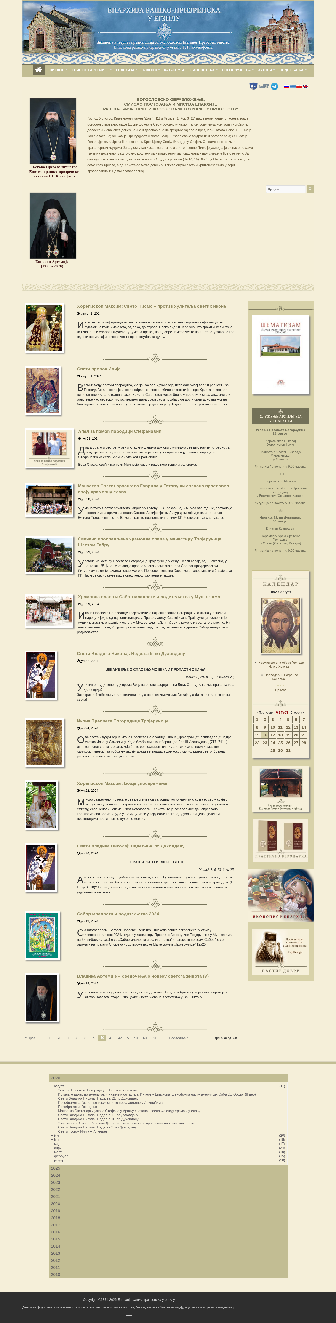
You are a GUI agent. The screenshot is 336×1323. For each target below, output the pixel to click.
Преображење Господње (77, 1107)
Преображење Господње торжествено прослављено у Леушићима (110, 1102)
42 (120, 1038)
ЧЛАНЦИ (149, 70)
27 (296, 742)
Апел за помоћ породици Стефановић (120, 431)
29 (272, 750)
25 (280, 742)
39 (93, 1038)
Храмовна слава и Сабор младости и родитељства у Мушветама (149, 596)
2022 (55, 1189)
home (39, 70)
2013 (55, 1253)
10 (50, 1038)
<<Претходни (264, 712)
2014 (55, 1246)
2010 (55, 1274)
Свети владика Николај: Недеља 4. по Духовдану (131, 846)
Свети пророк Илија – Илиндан (82, 1131)
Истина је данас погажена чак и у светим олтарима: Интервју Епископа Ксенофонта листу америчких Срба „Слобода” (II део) (157, 1094)
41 (111, 1038)
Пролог (280, 690)
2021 (55, 1196)
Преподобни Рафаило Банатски (281, 677)
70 (154, 1038)
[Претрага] (310, 189)
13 (296, 727)
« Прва (30, 1038)
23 (265, 742)
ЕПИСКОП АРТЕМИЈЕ (90, 70)
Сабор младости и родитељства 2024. (118, 913)
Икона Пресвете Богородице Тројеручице (123, 721)
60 (145, 1038)
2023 (55, 1182)
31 (288, 750)
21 (303, 735)
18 (280, 735)
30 (68, 1038)
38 (84, 1038)
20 (59, 1038)
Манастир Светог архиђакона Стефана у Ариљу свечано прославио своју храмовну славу (129, 1111)
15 (257, 735)
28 (303, 742)
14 (303, 727)
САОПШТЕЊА (202, 70)
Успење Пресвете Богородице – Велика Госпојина (97, 1090)
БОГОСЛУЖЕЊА (236, 70)
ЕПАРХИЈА (125, 70)
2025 (55, 1168)
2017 (55, 1225)
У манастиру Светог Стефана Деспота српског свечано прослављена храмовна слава (126, 1123)
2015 (55, 1239)
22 (257, 742)
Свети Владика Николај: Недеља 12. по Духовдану (98, 1098)
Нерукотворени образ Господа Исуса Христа (281, 664)
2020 (55, 1203)
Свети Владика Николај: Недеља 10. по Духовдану (98, 1119)
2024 (55, 1175)
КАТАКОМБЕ (174, 70)
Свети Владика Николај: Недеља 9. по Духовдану (97, 1127)
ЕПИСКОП (55, 70)
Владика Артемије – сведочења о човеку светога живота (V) (143, 976)
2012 (55, 1260)
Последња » (178, 1038)
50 (136, 1038)
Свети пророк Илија (99, 368)
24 (272, 742)
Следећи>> (298, 712)
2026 (55, 1078)
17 (272, 735)
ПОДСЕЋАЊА (291, 70)
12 (288, 727)
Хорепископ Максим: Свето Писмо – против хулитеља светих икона (151, 306)
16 (265, 735)
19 (288, 735)
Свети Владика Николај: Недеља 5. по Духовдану (131, 653)
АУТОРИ (265, 70)
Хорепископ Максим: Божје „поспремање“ (123, 783)
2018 (55, 1218)
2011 (55, 1267)
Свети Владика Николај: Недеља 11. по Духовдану (98, 1115)
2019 (55, 1210)
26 (288, 742)
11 (280, 727)
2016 (55, 1232)
